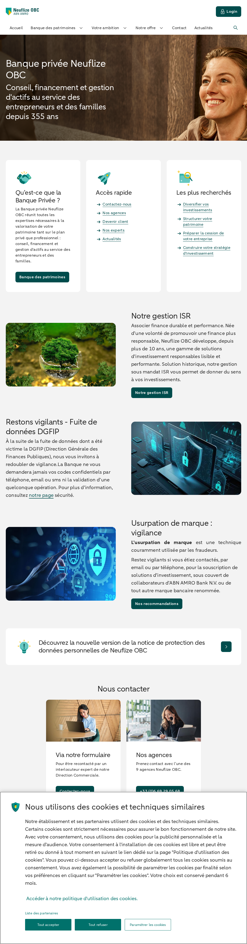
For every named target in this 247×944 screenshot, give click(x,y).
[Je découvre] (226, 646)
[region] (123, 868)
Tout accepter (48, 925)
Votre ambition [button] (105, 28)
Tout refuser (98, 925)
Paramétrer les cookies (148, 925)
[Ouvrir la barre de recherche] (236, 28)
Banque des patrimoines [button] (53, 28)
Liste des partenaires (41, 913)
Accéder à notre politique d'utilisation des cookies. (82, 898)
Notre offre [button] (146, 28)
